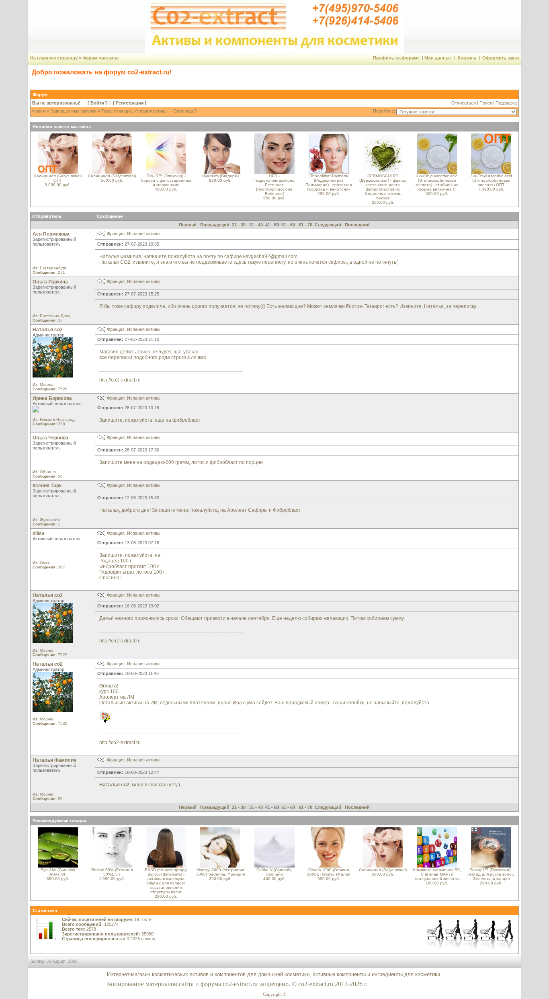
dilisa (39, 533)
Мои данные (438, 57)
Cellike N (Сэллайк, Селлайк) (274, 872)
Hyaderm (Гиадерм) (220, 176)
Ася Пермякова (51, 234)
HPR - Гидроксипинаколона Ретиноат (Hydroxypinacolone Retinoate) (274, 185)
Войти (97, 103)
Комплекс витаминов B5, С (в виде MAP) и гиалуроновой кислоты (437, 874)
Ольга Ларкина (50, 282)
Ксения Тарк (47, 485)
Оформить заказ (500, 57)
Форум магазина (100, 57)
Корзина (467, 57)
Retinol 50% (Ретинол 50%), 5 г (112, 872)
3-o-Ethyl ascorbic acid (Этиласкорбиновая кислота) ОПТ (491, 180)
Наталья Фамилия (54, 760)
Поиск (485, 103)
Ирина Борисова (52, 398)
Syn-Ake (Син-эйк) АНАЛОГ (58, 872)
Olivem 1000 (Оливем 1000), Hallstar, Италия (328, 872)
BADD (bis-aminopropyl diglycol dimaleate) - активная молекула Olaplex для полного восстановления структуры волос (166, 881)
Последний (357, 224)
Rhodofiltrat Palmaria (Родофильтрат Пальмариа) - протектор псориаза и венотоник (328, 182)
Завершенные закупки (73, 111)
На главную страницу (54, 57)
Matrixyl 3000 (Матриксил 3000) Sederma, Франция (220, 872)
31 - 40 (256, 224)
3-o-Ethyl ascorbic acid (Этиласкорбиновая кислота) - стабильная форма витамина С (437, 182)
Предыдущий (214, 224)
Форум (39, 111)
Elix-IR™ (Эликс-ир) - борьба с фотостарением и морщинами (166, 180)
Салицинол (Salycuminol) (112, 176)
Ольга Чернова (50, 438)
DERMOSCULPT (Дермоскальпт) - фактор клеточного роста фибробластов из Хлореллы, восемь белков (383, 187)
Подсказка (506, 103)
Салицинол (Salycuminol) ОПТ (58, 178)
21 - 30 (239, 224)
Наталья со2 (48, 329)
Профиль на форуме (396, 57)
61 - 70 (305, 224)
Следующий (328, 224)
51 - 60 (288, 224)
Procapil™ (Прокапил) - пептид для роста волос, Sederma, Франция (491, 874)
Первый (188, 224)
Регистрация (129, 103)
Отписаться (463, 103)
